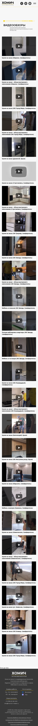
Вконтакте (28, 692)
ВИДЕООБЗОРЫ (14, 25)
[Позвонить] (21, 3)
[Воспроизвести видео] (19, 46)
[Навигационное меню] (34, 3)
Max (26, 694)
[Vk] (29, 3)
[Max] (25, 3)
